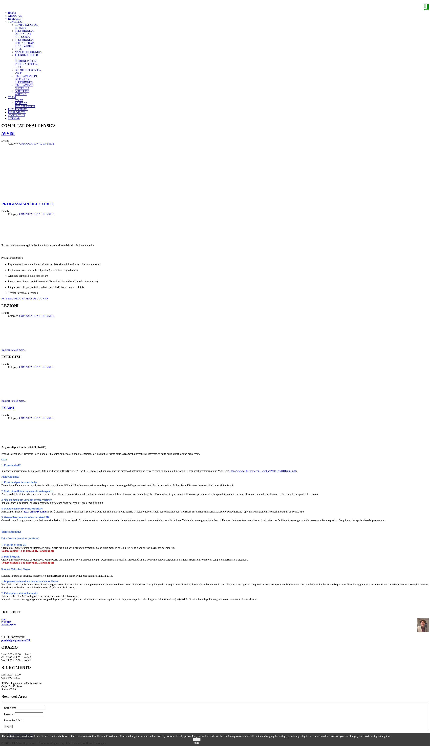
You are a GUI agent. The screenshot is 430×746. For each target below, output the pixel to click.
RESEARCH (15, 18)
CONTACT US (16, 115)
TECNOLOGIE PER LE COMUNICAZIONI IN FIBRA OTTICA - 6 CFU (26, 61)
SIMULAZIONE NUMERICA (24, 87)
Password (9, 714)
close (196, 739)
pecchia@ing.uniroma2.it (15, 640)
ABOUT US (15, 15)
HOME (12, 12)
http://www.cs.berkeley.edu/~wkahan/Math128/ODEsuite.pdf (263, 471)
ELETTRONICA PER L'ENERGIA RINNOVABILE (25, 42)
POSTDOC (21, 103)
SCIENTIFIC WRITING (22, 93)
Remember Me (12, 720)
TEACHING (15, 21)
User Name (10, 707)
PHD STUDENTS (25, 106)
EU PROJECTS (17, 112)
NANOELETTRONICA (28, 52)
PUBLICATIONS (18, 109)
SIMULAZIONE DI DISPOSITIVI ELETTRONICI (26, 79)
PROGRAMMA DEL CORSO (27, 204)
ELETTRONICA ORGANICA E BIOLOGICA (24, 33)
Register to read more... (13, 349)
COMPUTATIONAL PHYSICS (36, 143)
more (196, 742)
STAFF (19, 100)
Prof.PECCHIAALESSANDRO (8, 622)
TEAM (12, 97)
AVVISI (8, 133)
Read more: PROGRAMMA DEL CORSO (24, 298)
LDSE (18, 49)
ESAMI (7, 408)
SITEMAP (14, 118)
